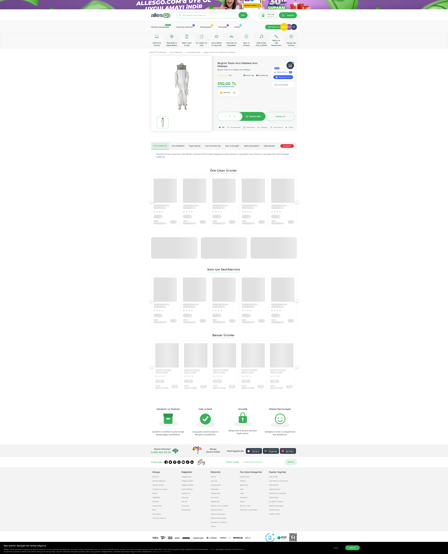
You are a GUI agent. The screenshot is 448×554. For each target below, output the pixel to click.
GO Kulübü (222, 27)
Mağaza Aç (274, 27)
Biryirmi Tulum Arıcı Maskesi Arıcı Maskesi (219, 52)
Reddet (212, 549)
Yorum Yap (249, 75)
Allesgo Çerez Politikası (162, 551)
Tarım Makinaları (176, 52)
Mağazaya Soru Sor (284, 77)
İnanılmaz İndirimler (184, 27)
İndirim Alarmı (278, 127)
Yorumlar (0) (263, 75)
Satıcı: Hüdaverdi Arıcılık (225, 86)
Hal (294, 27)
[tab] (160, 146)
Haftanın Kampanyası (160, 27)
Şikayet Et (287, 146)
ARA (243, 15)
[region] (224, 548)
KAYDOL (291, 462)
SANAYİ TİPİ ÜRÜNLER (157, 52)
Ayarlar (336, 548)
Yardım (237, 27)
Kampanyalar (205, 27)
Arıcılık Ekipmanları (193, 52)
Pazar (289, 27)
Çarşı (284, 27)
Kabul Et (352, 548)
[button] (181, 86)
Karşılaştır (263, 127)
